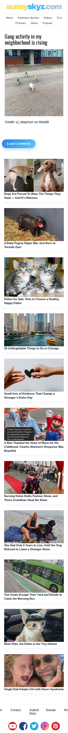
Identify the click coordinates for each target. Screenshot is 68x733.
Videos (48, 17)
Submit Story (34, 711)
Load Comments (19, 143)
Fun (59, 17)
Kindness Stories (28, 17)
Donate (51, 710)
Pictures (20, 23)
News (9, 17)
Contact (16, 710)
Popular (47, 23)
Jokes (34, 23)
